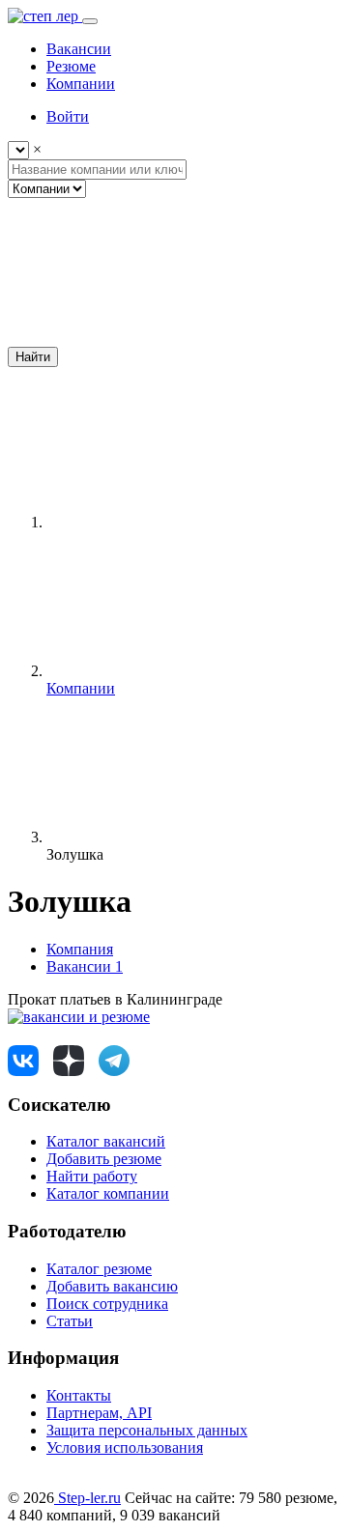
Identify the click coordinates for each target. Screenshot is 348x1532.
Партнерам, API (99, 1412)
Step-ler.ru (87, 1497)
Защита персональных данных (146, 1430)
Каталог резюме (99, 1269)
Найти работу (91, 1176)
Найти (32, 357)
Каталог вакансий (105, 1141)
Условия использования (124, 1447)
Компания (79, 949)
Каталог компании (107, 1193)
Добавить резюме (103, 1158)
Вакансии (84, 966)
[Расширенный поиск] (153, 337)
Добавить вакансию (112, 1286)
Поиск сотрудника (107, 1303)
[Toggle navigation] (90, 21)
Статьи (69, 1321)
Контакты (78, 1395)
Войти (67, 116)
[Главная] (191, 522)
